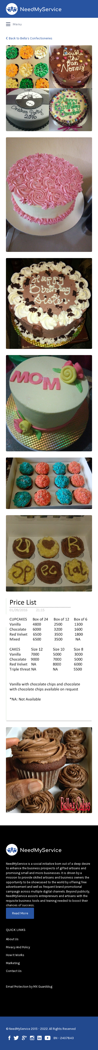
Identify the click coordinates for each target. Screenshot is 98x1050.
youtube (47, 1038)
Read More (20, 913)
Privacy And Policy (18, 947)
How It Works (15, 955)
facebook (9, 1038)
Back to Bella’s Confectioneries (30, 38)
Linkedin (39, 1038)
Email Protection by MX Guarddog (29, 986)
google (24, 1038)
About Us (12, 939)
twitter (16, 1038)
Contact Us (14, 971)
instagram (32, 1038)
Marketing (13, 963)
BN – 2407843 (64, 1038)
